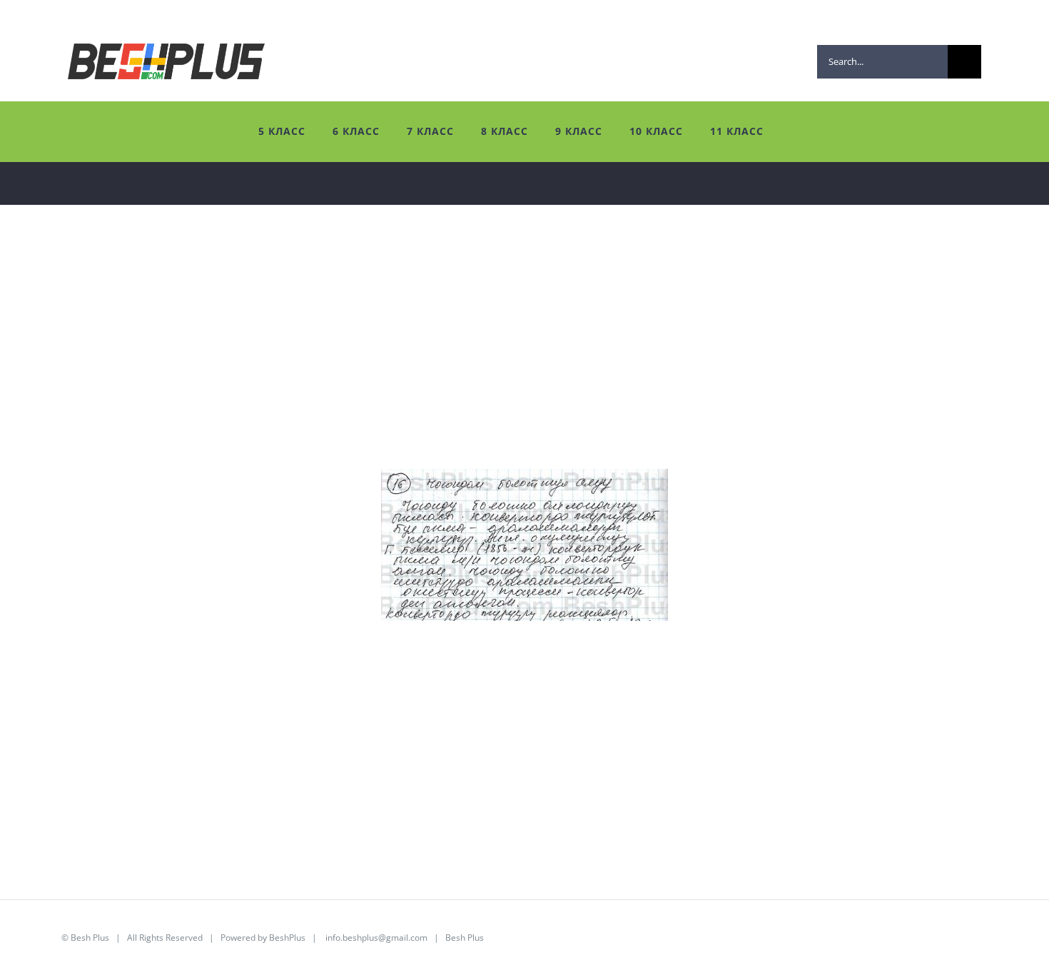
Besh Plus (90, 937)
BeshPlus (287, 937)
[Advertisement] (449, 369)
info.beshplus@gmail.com (376, 937)
